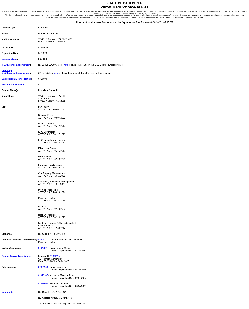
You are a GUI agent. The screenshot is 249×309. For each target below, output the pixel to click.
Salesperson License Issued (16, 79)
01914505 (43, 283)
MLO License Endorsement (16, 64)
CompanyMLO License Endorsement (16, 71)
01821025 (55, 256)
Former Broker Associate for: (17, 256)
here (66, 64)
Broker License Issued (13, 84)
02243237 (43, 239)
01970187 (43, 275)
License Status (9, 59)
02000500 (43, 267)
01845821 (43, 248)
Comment (7, 292)
